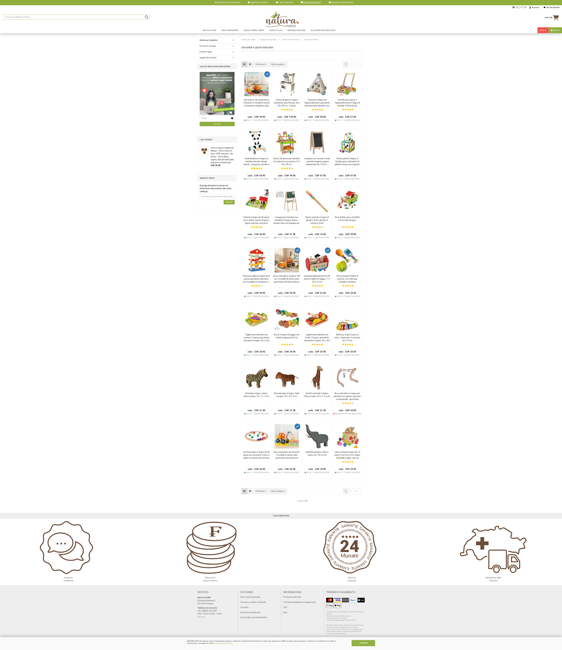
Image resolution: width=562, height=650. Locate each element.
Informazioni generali (250, 597)
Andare (229, 202)
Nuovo (556, 30)
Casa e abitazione (229, 30)
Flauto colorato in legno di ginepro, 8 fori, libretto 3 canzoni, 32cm (317, 220)
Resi (285, 612)
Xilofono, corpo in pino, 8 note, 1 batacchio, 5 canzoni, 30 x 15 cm (347, 337)
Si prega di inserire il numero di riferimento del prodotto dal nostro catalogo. (216, 188)
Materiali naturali (296, 30)
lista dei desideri (552, 7)
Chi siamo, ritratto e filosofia (253, 602)
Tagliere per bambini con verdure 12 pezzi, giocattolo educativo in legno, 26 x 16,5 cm (256, 337)
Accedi (217, 124)
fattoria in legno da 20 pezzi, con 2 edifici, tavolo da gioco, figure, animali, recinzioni (256, 220)
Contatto (244, 607)
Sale (543, 30)
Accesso (535, 7)
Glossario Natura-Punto (323, 30)
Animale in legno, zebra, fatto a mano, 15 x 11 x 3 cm (256, 394)
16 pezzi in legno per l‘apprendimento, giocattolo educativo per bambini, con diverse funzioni (317, 103)
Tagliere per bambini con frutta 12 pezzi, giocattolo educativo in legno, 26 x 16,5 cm (317, 337)
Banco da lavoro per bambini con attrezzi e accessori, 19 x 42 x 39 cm (286, 161)
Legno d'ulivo (276, 30)
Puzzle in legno (206, 52)
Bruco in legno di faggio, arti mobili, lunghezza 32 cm (286, 336)
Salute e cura (209, 30)
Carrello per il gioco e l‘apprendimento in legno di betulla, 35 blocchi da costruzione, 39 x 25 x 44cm (347, 103)
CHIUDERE (363, 643)
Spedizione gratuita (312, 2)
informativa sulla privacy (223, 643)
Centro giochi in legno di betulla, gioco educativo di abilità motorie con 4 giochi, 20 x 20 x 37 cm (347, 161)
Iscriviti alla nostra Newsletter (253, 617)
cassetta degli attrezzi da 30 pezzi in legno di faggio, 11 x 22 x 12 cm (317, 279)
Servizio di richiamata (250, 612)
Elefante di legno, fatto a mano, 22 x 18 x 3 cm (317, 453)
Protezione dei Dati (292, 597)
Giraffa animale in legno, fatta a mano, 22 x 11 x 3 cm (317, 394)
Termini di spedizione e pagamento (299, 602)
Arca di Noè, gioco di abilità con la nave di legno (347, 218)
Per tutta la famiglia (208, 46)
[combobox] (278, 64)
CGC (285, 607)
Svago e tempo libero (253, 30)
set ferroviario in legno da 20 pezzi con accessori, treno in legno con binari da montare (256, 455)
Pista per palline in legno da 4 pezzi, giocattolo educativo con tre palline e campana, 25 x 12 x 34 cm (256, 279)
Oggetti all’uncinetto (208, 58)
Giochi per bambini (208, 40)
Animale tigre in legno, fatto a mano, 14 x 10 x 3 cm (287, 394)
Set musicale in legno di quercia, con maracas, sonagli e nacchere (347, 279)
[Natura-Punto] (282, 19)
